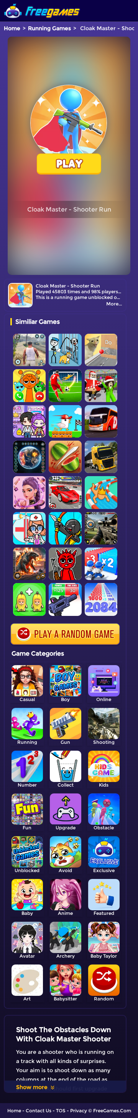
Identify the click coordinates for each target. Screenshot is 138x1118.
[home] (42, 3)
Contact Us (38, 1110)
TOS (61, 1110)
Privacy (78, 1110)
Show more (32, 1087)
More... (114, 304)
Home (12, 28)
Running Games (49, 28)
